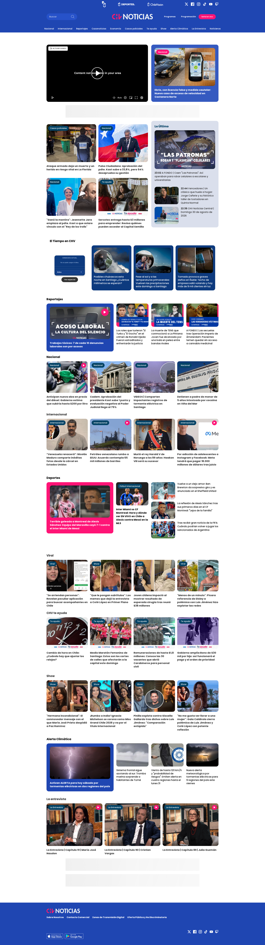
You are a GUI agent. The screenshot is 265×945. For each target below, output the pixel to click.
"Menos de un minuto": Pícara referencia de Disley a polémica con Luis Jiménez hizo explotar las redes (197, 600)
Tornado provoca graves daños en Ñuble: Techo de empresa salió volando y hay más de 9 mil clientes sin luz (195, 281)
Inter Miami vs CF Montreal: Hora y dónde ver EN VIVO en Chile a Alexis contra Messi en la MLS (132, 516)
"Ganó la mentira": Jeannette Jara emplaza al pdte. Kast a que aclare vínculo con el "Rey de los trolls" (70, 223)
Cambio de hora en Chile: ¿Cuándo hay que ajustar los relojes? (65, 656)
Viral (52, 563)
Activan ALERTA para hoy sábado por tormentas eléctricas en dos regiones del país (80, 784)
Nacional (49, 28)
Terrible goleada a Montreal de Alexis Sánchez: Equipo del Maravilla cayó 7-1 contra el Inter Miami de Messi (80, 525)
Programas (170, 16)
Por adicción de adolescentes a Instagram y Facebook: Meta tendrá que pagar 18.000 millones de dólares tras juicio (197, 459)
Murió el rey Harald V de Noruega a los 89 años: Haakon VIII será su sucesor (154, 457)
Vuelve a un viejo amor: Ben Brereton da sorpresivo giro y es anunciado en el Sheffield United (196, 487)
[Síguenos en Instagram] (198, 4)
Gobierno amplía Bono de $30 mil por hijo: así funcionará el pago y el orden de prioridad (196, 656)
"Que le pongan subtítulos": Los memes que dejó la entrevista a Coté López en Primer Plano (110, 599)
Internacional (65, 28)
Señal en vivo (207, 16)
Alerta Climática (179, 28)
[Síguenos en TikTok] (204, 4)
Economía (115, 28)
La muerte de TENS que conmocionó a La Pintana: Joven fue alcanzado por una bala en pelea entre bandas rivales (167, 337)
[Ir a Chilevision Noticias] (132, 911)
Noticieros (215, 28)
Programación (188, 16)
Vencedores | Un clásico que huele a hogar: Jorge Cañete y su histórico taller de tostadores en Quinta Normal (197, 195)
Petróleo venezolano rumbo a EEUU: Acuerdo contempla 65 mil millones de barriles (109, 457)
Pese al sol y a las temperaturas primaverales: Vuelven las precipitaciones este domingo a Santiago (153, 281)
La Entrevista (199, 28)
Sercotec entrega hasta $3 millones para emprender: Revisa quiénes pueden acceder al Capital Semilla (121, 223)
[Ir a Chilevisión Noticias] (132, 16)
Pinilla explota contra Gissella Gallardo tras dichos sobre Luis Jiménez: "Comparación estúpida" (154, 721)
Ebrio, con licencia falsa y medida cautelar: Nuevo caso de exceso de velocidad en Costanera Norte (183, 93)
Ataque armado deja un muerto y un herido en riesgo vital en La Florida (70, 167)
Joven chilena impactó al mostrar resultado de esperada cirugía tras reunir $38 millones (152, 600)
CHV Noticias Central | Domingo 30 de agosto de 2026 (197, 212)
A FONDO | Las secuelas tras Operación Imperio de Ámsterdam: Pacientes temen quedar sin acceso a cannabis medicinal (202, 337)
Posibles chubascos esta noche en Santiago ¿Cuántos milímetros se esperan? (111, 280)
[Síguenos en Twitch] (216, 4)
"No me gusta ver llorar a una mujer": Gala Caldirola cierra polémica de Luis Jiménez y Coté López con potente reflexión (196, 722)
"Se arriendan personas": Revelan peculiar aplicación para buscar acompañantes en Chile (67, 600)
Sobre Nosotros (55, 917)
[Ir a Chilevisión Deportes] (126, 4)
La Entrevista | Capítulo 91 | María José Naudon (71, 851)
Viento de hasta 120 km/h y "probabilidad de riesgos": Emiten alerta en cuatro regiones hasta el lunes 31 (166, 777)
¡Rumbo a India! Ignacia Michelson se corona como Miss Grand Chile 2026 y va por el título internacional (110, 721)
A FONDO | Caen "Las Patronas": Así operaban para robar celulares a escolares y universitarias (181, 176)
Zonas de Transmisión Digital (108, 917)
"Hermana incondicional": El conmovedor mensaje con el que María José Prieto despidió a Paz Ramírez (67, 721)
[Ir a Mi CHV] (104, 4)
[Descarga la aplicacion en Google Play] (55, 936)
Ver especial (69, 279)
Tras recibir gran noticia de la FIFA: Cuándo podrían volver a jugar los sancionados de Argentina (197, 526)
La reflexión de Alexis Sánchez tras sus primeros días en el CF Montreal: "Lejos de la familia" (197, 507)
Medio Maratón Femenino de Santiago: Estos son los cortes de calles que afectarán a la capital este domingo (109, 658)
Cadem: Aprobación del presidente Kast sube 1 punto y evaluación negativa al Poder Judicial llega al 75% (110, 402)
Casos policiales (134, 28)
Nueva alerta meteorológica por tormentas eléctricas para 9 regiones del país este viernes (202, 777)
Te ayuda (152, 28)
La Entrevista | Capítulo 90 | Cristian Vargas (128, 851)
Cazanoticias (99, 28)
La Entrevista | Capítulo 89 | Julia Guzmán (189, 850)
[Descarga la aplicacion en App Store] (74, 936)
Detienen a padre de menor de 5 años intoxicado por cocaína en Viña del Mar (197, 400)
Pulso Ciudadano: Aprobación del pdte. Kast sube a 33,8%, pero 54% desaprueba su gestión (121, 169)
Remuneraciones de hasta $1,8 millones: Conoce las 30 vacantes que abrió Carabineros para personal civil (154, 659)
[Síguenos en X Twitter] (186, 4)
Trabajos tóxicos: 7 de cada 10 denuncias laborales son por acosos (77, 344)
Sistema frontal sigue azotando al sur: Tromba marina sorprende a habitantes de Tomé (131, 775)
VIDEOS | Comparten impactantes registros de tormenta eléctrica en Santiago (150, 402)
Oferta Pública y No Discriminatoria (147, 917)
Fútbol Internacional (130, 486)
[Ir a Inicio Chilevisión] (155, 4)
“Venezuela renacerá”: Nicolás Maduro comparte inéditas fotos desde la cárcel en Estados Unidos (67, 459)
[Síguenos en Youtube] (210, 4)
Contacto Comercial (78, 917)
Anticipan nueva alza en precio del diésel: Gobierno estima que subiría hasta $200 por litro (67, 400)
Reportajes (82, 28)
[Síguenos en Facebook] (192, 4)
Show (163, 28)
